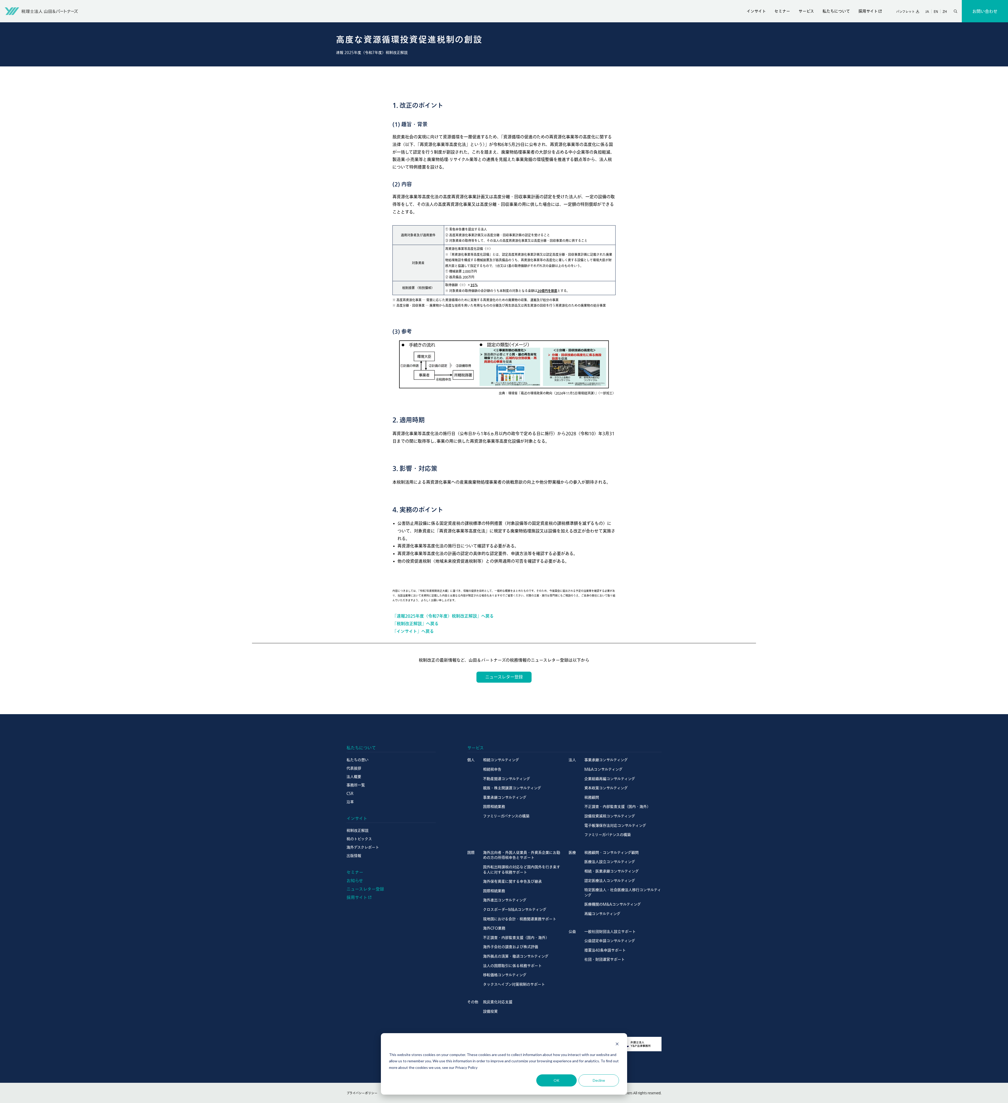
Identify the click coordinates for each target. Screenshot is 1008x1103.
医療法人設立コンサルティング (609, 862)
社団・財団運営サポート (604, 959)
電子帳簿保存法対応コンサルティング (615, 825)
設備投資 (490, 1011)
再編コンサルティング (602, 914)
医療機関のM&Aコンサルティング (612, 904)
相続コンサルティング (501, 760)
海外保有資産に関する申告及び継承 (512, 881)
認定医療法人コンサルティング (609, 880)
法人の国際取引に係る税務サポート (512, 966)
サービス (806, 11)
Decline (599, 1080)
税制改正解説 (357, 830)
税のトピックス (359, 839)
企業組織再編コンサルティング (609, 779)
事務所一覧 (355, 785)
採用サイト (868, 11)
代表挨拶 (353, 768)
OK (556, 1080)
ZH (945, 11)
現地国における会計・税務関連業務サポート (519, 919)
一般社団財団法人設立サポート (610, 931)
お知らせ (354, 881)
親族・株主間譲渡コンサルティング (512, 788)
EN (936, 11)
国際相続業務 (494, 806)
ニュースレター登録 (365, 889)
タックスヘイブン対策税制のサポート (514, 984)
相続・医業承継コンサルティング (611, 871)
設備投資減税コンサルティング (609, 816)
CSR (349, 793)
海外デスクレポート (362, 847)
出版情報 (353, 856)
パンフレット (905, 11)
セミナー (782, 11)
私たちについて (836, 11)
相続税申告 (492, 769)
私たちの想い (357, 760)
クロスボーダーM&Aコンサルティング (514, 909)
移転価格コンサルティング (504, 975)
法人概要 (353, 776)
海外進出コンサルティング (504, 900)
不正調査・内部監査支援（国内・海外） (617, 806)
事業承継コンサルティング (504, 797)
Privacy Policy (466, 1067)
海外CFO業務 (494, 928)
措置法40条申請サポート (605, 950)
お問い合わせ (985, 11)
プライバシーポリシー (361, 1093)
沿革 (350, 802)
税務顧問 (591, 797)
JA (927, 11)
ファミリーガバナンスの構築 (506, 816)
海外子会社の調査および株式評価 (510, 947)
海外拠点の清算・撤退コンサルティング (515, 956)
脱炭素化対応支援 (497, 1002)
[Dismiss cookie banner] (617, 1044)
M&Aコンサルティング (603, 769)
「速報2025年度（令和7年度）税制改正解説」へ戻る (443, 616)
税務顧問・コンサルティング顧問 (611, 852)
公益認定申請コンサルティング (609, 941)
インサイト (756, 11)
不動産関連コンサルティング (506, 779)
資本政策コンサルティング (606, 788)
